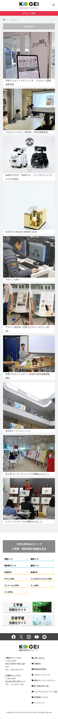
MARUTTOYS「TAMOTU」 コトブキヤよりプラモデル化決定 (28, 177)
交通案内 (37, 663)
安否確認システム (40, 697)
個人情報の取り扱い (41, 686)
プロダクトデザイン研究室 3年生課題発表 (26, 132)
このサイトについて (41, 675)
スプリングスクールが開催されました (23, 521)
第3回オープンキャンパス (18, 430)
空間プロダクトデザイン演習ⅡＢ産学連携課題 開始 (28, 376)
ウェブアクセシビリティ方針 (45, 691)
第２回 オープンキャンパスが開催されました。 (28, 474)
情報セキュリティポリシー (44, 680)
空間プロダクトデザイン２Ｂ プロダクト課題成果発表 (28, 82)
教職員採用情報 (39, 669)
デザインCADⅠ (12, 279)
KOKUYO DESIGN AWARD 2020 (21, 231)
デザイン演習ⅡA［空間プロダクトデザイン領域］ (27, 329)
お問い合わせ (38, 658)
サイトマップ (38, 703)
